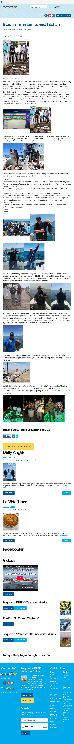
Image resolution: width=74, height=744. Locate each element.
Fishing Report (55, 699)
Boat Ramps (66, 674)
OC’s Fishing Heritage (66, 709)
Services (66, 672)
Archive (66, 493)
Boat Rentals (54, 689)
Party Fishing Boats (55, 687)
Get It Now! (27, 695)
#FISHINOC (53, 705)
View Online (20, 608)
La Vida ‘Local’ (55, 702)
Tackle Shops (54, 678)
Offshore (53, 675)
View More (9, 594)
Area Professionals (67, 682)
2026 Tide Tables (66, 697)
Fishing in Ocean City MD (9, 29)
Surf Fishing (53, 694)
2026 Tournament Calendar (66, 715)
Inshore (53, 681)
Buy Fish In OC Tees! (63, 15)
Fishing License (67, 705)
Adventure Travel (66, 720)
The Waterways (67, 707)
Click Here (8, 608)
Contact (53, 725)
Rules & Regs (67, 703)
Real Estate (54, 719)
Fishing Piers (53, 692)
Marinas (52, 685)
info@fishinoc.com (11, 678)
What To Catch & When (67, 700)
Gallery (52, 703)
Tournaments (67, 712)
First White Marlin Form (18, 446)
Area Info (53, 714)
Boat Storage (67, 679)
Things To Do (54, 716)
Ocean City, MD (13, 694)
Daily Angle (19, 29)
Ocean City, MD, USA (61, 8)
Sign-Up (25, 733)
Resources (66, 687)
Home (52, 672)
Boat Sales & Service (67, 676)
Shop (52, 722)
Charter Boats (54, 677)
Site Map (53, 728)
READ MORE (64, 535)
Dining (52, 708)
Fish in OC (13, 691)
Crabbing (53, 690)
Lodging (53, 711)
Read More (9, 493)
